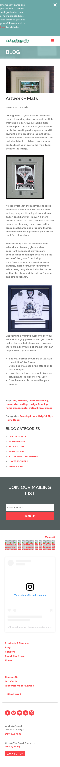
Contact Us (11, 677)
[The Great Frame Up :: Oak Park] (33, 41)
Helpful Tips (45, 416)
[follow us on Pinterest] (19, 713)
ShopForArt (14, 694)
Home (8, 660)
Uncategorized (18, 461)
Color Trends (17, 436)
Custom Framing (38, 400)
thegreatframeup (18, 627)
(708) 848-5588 (13, 734)
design (33, 404)
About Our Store (15, 656)
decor (9, 404)
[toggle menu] (52, 40)
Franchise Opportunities (19, 685)
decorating (21, 404)
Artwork (22, 400)
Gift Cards (11, 681)
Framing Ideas (28, 416)
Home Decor (13, 420)
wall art (33, 408)
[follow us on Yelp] (25, 713)
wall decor (45, 408)
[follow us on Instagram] (13, 713)
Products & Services (17, 643)
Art (14, 400)
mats (24, 408)
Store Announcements (23, 456)
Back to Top (15, 753)
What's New (16, 466)
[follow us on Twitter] (31, 713)
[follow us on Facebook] (7, 713)
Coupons (10, 651)
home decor (13, 408)
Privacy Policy (12, 746)
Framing (43, 404)
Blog (7, 647)
